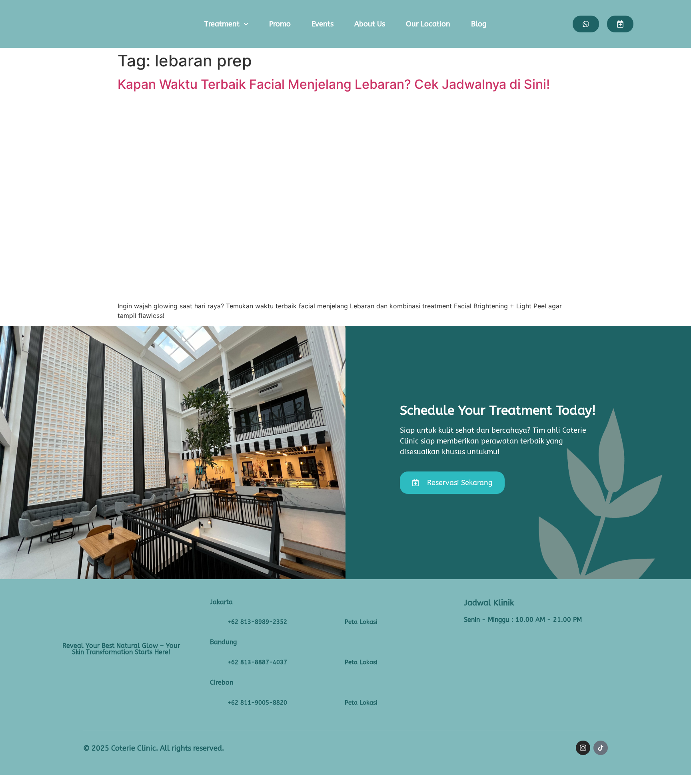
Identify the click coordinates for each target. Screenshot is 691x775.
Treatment (222, 24)
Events (323, 24)
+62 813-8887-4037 (257, 662)
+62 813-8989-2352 (257, 621)
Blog (479, 24)
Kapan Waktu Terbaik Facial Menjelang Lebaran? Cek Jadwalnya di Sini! (335, 84)
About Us (369, 24)
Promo (280, 24)
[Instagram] (583, 748)
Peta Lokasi (361, 621)
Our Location (428, 24)
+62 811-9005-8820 (257, 702)
